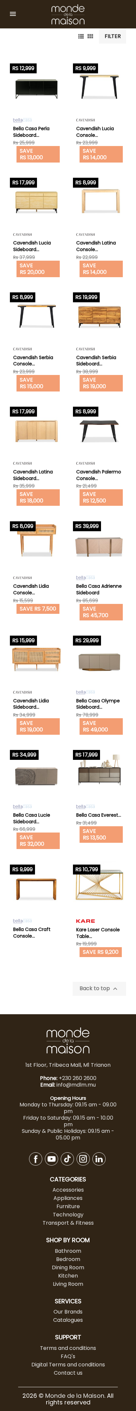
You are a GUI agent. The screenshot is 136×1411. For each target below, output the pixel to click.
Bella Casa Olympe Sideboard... (98, 704)
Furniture (68, 1206)
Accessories (68, 1190)
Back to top (99, 988)
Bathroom (68, 1251)
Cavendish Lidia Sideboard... (31, 704)
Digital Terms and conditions (68, 1364)
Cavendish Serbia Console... (33, 360)
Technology (68, 1214)
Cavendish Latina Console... (96, 246)
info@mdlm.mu (76, 1085)
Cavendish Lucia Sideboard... (32, 246)
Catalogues (68, 1320)
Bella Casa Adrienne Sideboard (99, 589)
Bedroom (68, 1259)
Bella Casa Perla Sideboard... (31, 131)
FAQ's (68, 1356)
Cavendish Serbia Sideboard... (96, 360)
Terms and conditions (68, 1348)
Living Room (68, 1284)
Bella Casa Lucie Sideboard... (31, 818)
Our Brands (68, 1312)
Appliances (68, 1198)
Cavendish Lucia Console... (95, 131)
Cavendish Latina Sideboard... (33, 475)
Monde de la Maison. (76, 1396)
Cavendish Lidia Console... (31, 589)
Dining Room (68, 1267)
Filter (113, 36)
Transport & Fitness (68, 1223)
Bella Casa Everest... (98, 815)
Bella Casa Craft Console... (32, 932)
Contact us (68, 1373)
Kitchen (68, 1276)
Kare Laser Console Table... (98, 933)
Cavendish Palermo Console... (98, 475)
